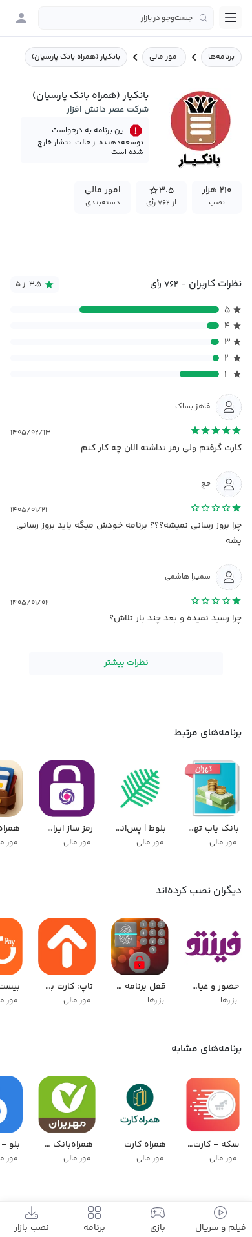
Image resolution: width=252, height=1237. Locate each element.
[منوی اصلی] (230, 17)
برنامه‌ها (221, 57)
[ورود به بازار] (21, 18)
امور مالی (164, 57)
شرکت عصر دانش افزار (108, 110)
